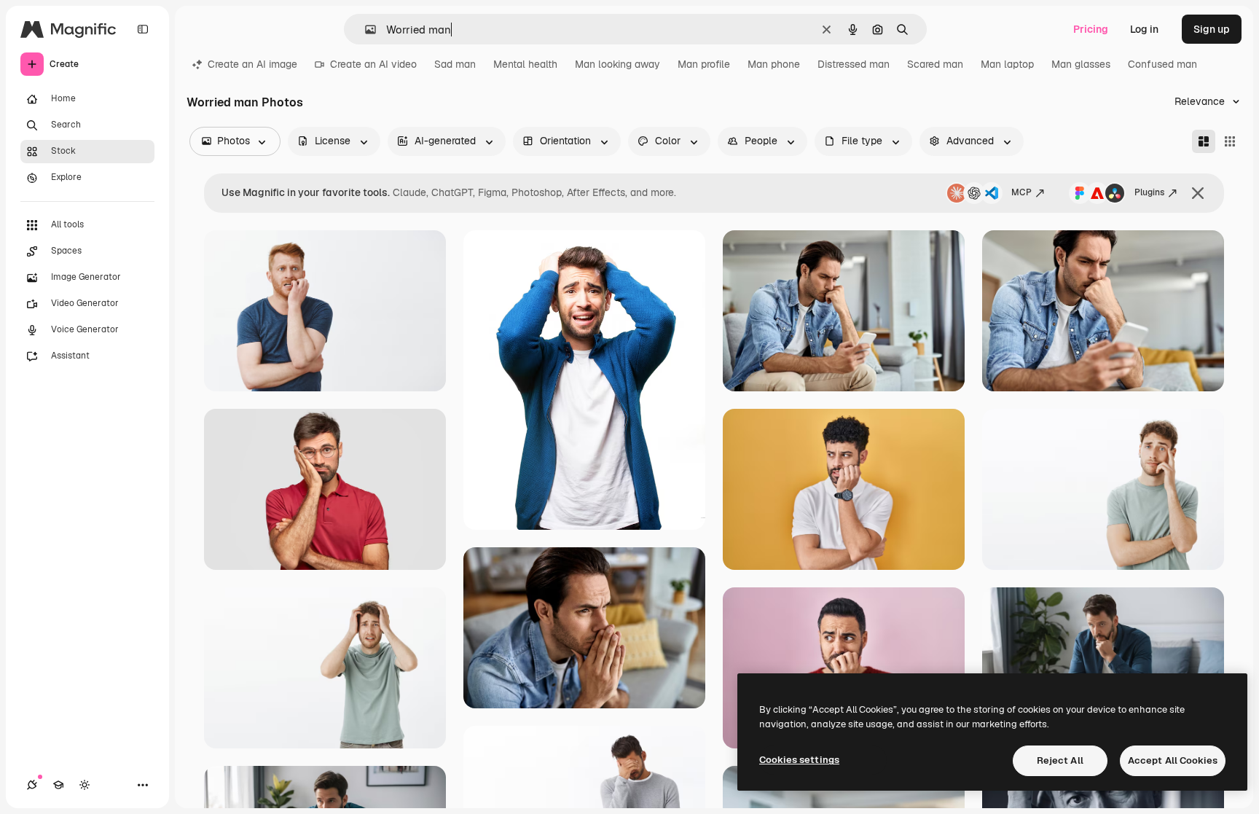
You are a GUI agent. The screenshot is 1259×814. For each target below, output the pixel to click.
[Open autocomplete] (365, 29)
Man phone (774, 64)
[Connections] (32, 785)
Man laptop (1007, 64)
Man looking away (617, 64)
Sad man (455, 64)
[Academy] (58, 785)
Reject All (1060, 760)
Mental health (525, 64)
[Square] (1230, 141)
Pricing (1090, 29)
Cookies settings (799, 760)
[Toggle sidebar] (142, 29)
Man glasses (1080, 64)
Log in (1144, 29)
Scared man (935, 64)
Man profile (704, 64)
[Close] (1198, 193)
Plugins (1149, 192)
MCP (1021, 192)
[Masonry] (1203, 141)
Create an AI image (252, 64)
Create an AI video (373, 64)
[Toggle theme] (84, 785)
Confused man (1162, 64)
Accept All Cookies (1172, 760)
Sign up (1211, 29)
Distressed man (853, 64)
